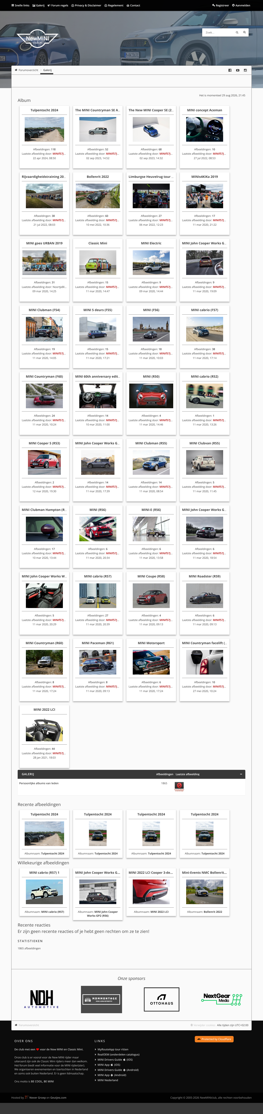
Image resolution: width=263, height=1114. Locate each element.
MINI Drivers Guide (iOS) (115, 1059)
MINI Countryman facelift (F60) (206, 643)
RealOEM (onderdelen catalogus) (119, 1054)
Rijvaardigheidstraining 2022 (44, 176)
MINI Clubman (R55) (151, 443)
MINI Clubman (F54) (44, 310)
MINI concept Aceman (204, 110)
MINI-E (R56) (151, 509)
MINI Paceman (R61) (98, 643)
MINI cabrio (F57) (204, 310)
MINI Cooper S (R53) (44, 443)
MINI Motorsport (151, 643)
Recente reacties (34, 925)
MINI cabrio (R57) (97, 576)
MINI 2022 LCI (44, 709)
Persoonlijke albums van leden (39, 783)
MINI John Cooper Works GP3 (205, 243)
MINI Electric (151, 243)
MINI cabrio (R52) (204, 376)
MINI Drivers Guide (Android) (118, 1070)
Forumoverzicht (29, 1025)
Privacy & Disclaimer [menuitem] (87, 5)
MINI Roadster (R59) (205, 576)
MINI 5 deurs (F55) (97, 310)
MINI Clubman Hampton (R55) (45, 509)
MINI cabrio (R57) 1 (44, 872)
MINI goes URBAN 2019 (44, 243)
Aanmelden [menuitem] (242, 5)
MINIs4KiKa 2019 (204, 176)
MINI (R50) (151, 376)
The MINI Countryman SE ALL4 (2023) (104, 110)
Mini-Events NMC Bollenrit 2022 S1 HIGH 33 (216, 872)
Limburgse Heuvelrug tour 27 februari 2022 (163, 176)
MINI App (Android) (112, 1075)
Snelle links (22, 5)
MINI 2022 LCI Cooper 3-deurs (152, 872)
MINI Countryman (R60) (44, 643)
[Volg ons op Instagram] (245, 70)
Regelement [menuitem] (115, 5)
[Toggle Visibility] (241, 774)
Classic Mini (98, 243)
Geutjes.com (58, 1097)
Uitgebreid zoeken (244, 32)
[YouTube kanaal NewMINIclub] (238, 70)
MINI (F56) (151, 310)
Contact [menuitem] (134, 5)
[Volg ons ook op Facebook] (230, 70)
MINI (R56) (98, 509)
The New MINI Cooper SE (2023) (153, 110)
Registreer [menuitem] (222, 5)
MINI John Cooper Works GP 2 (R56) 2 (104, 872)
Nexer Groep (37, 1097)
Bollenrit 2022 (98, 176)
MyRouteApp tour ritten (113, 1049)
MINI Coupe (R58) (151, 576)
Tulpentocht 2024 (44, 110)
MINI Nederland (108, 1080)
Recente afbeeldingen (39, 804)
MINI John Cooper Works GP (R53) (101, 443)
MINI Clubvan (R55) (204, 443)
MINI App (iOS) (109, 1065)
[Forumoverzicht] (37, 39)
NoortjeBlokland (63, 287)
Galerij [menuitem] (39, 5)
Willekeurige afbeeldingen (43, 863)
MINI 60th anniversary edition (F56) (103, 376)
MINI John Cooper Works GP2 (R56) (209, 509)
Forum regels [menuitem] (59, 5)
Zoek (237, 32)
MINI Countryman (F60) (44, 376)
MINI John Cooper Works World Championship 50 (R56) (65, 576)
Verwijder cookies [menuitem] (204, 1025)
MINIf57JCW (60, 153)
